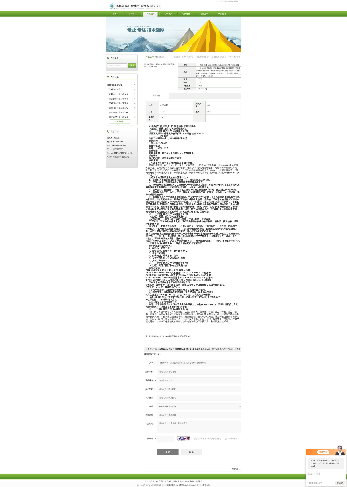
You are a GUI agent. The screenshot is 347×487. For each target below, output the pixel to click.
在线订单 (204, 14)
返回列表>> (236, 469)
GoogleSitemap (189, 485)
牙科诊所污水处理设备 (118, 94)
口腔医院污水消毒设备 (118, 112)
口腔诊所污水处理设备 (118, 99)
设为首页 (227, 1)
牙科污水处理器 (115, 89)
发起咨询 (340, 483)
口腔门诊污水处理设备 (118, 108)
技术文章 (186, 14)
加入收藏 (220, 1)
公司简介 (132, 14)
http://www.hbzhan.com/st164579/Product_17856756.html (171, 336)
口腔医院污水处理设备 (118, 117)
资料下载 (176, 481)
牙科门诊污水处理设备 (118, 103)
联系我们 (235, 1)
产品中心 (190, 57)
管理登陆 (199, 481)
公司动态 (168, 14)
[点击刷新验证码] (183, 438)
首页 (115, 14)
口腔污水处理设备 (114, 85)
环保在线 (206, 485)
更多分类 (120, 121)
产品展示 (150, 14)
